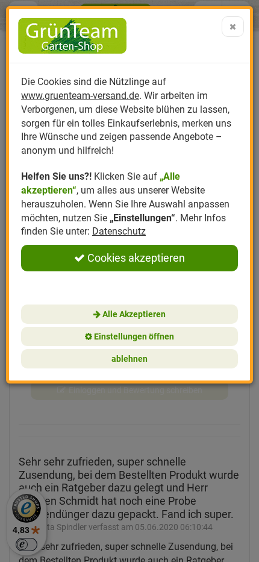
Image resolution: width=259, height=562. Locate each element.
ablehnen (129, 359)
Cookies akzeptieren (135, 257)
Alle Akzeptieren (133, 314)
